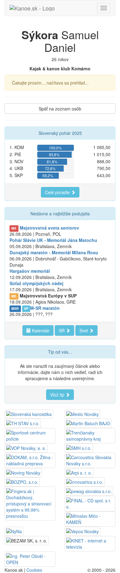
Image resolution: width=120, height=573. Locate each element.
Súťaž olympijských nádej (36, 283)
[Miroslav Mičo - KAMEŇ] (90, 518)
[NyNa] (14, 531)
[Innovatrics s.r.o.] (85, 481)
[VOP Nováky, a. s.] (26, 447)
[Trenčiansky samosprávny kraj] (90, 435)
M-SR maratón (45, 308)
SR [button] (62, 330)
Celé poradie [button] (58, 192)
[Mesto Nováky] (82, 413)
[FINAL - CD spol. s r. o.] (90, 503)
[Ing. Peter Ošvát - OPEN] (30, 558)
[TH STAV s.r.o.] (23, 423)
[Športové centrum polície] (30, 435)
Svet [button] (84, 330)
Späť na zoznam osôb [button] (60, 109)
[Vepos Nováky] (82, 531)
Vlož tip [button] (58, 395)
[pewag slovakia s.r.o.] (89, 491)
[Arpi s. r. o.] (79, 472)
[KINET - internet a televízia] (90, 543)
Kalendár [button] (40, 330)
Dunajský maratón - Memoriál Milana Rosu (54, 252)
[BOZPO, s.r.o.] (22, 481)
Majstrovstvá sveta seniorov (49, 228)
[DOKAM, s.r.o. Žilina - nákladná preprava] (30, 460)
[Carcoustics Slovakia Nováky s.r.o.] (90, 460)
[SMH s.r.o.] (79, 447)
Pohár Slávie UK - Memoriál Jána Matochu (53, 240)
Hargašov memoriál (30, 271)
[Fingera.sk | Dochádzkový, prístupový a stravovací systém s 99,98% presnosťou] (30, 503)
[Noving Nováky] (23, 472)
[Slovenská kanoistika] (29, 413)
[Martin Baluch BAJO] (88, 423)
